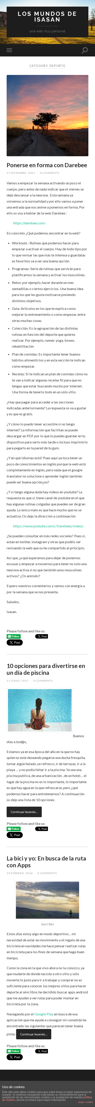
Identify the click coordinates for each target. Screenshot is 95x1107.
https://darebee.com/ (29, 223)
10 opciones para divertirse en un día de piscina (46, 669)
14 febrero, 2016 (20, 873)
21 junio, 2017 (17, 680)
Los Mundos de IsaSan (47, 16)
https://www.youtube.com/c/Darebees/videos (48, 526)
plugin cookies (85, 1102)
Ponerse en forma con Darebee (47, 165)
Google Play (43, 1014)
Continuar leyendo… (24, 812)
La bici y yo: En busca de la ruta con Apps (46, 862)
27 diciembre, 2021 (21, 172)
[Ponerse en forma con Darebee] (47, 115)
